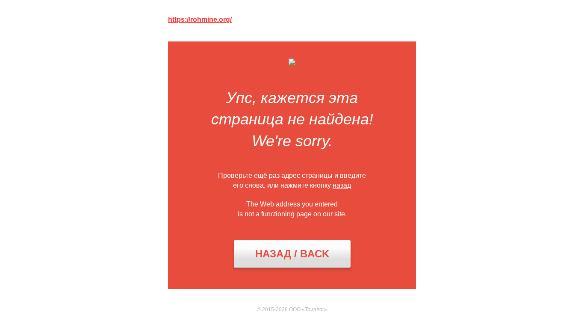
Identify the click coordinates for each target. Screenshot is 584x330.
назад (342, 185)
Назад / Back (292, 253)
